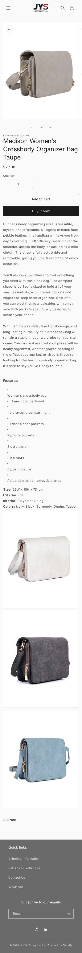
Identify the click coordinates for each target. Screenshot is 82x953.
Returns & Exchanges (24, 868)
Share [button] (11, 819)
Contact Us (16, 877)
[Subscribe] (68, 914)
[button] (8, 8)
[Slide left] (31, 127)
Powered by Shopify (60, 945)
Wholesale (16, 887)
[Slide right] (50, 127)
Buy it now (41, 211)
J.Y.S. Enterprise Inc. (33, 945)
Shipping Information (24, 858)
